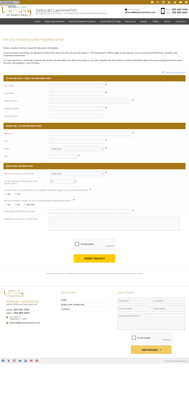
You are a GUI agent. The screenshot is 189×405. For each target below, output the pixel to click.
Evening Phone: (11, 116)
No (18, 194)
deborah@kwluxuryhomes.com (25, 322)
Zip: (5, 156)
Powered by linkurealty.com (176, 361)
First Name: (9, 85)
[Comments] (151, 329)
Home (38, 21)
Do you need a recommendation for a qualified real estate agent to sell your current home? (46, 190)
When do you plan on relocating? (19, 173)
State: (7, 148)
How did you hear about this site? (19, 211)
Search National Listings (110, 21)
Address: (8, 133)
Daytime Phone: (11, 108)
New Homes (130, 21)
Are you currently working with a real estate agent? (20, 182)
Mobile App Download (54, 21)
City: (6, 141)
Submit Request (94, 258)
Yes (9, 194)
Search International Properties (82, 21)
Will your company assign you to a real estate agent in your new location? (37, 200)
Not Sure (31, 204)
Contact (65, 309)
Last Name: (9, 93)
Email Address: (10, 101)
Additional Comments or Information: (21, 219)
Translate (11, 5)
